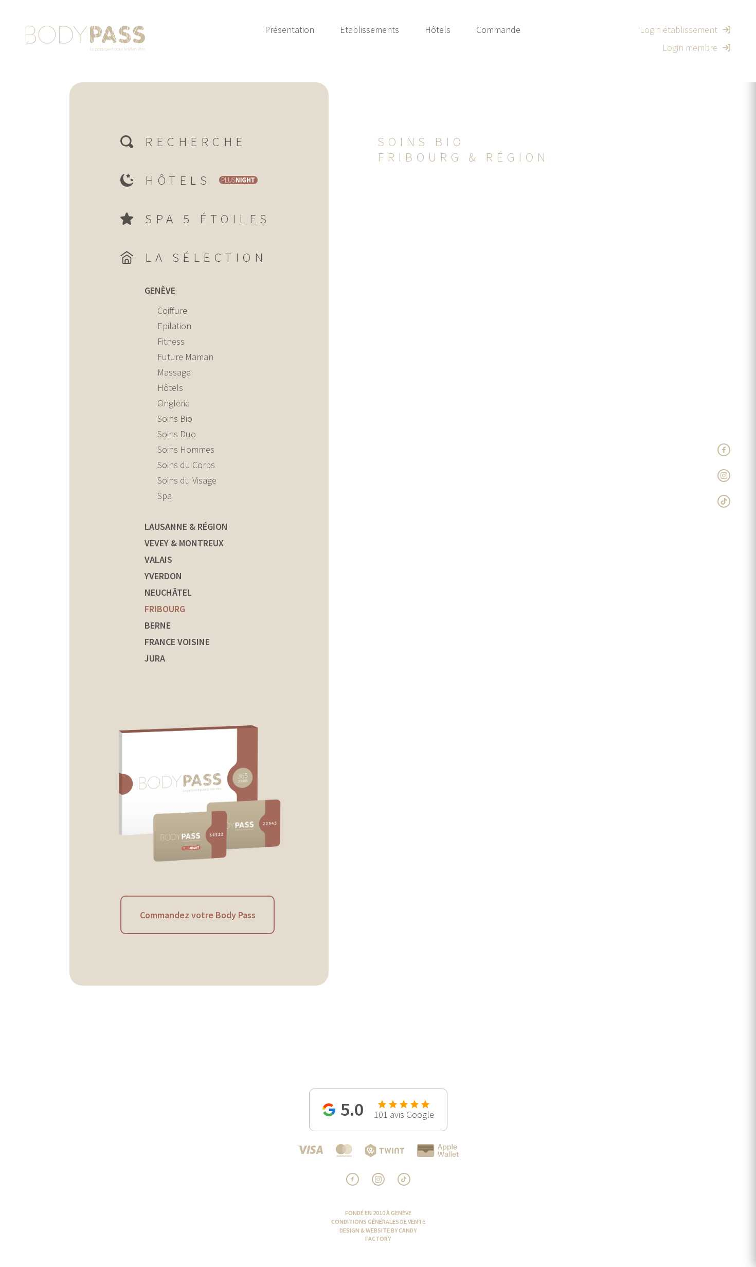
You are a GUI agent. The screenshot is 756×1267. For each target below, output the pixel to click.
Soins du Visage (187, 480)
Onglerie (173, 403)
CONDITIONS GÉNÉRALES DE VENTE (378, 1221)
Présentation (289, 29)
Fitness (171, 341)
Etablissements (369, 29)
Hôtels (438, 29)
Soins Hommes (185, 449)
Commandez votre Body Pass (198, 915)
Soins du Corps (186, 465)
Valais (158, 559)
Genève (160, 290)
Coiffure (172, 310)
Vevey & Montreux (184, 543)
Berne (158, 625)
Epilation (174, 326)
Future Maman (185, 357)
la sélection (205, 257)
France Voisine (177, 642)
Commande (498, 29)
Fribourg (165, 609)
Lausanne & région (186, 526)
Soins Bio (174, 418)
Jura (155, 658)
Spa (164, 496)
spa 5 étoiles (208, 218)
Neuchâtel (168, 592)
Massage (174, 372)
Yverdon (163, 576)
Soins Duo (176, 434)
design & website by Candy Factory (378, 1234)
